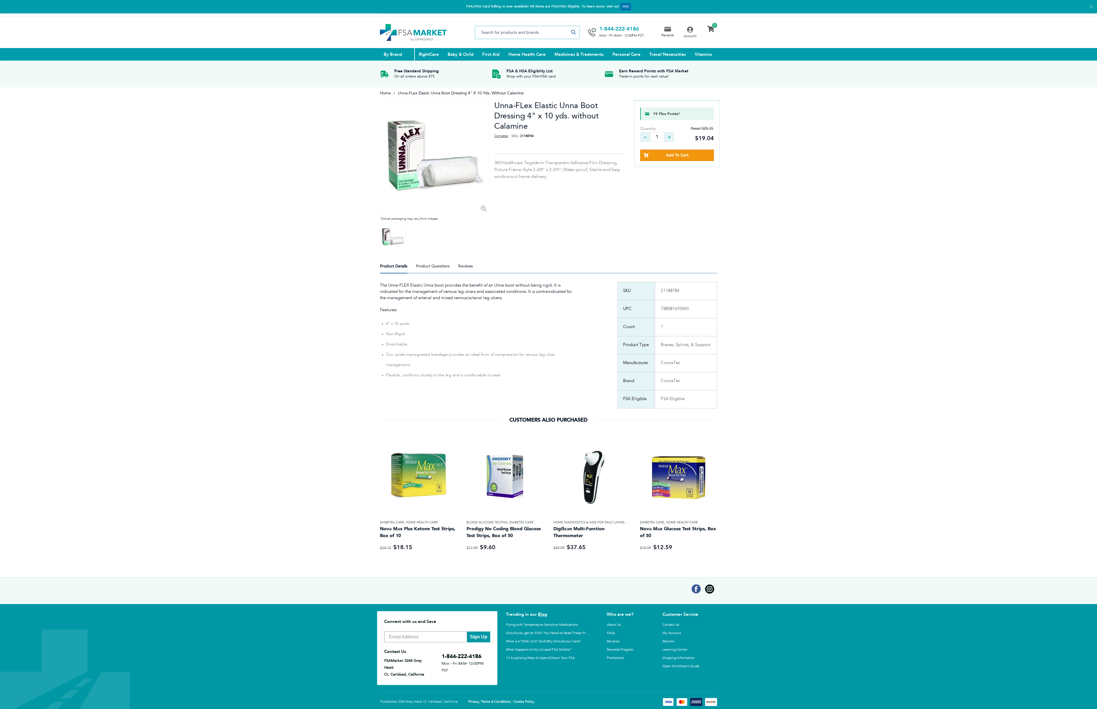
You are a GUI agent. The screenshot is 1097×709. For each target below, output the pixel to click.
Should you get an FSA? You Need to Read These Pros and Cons (555, 633)
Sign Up (478, 636)
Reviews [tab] (465, 266)
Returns (668, 641)
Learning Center (674, 649)
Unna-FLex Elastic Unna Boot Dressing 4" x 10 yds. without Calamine (546, 116)
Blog (542, 614)
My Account (671, 633)
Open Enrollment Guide (680, 666)
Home (385, 93)
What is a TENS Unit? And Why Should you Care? (543, 641)
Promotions (615, 658)
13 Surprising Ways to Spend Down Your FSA (540, 658)
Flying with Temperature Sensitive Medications (542, 624)
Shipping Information (678, 658)
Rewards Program (620, 649)
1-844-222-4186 (619, 29)
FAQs (611, 633)
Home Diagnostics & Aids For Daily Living (588, 522)
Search (573, 32)
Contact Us (670, 624)
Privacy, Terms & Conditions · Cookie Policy (501, 702)
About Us (614, 624)
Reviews (613, 641)
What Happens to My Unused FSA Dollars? (538, 649)
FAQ (626, 7)
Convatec (501, 136)
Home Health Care (422, 522)
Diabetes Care (392, 522)
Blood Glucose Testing (487, 522)
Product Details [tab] (393, 266)
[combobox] (527, 32)
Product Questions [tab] (433, 266)
